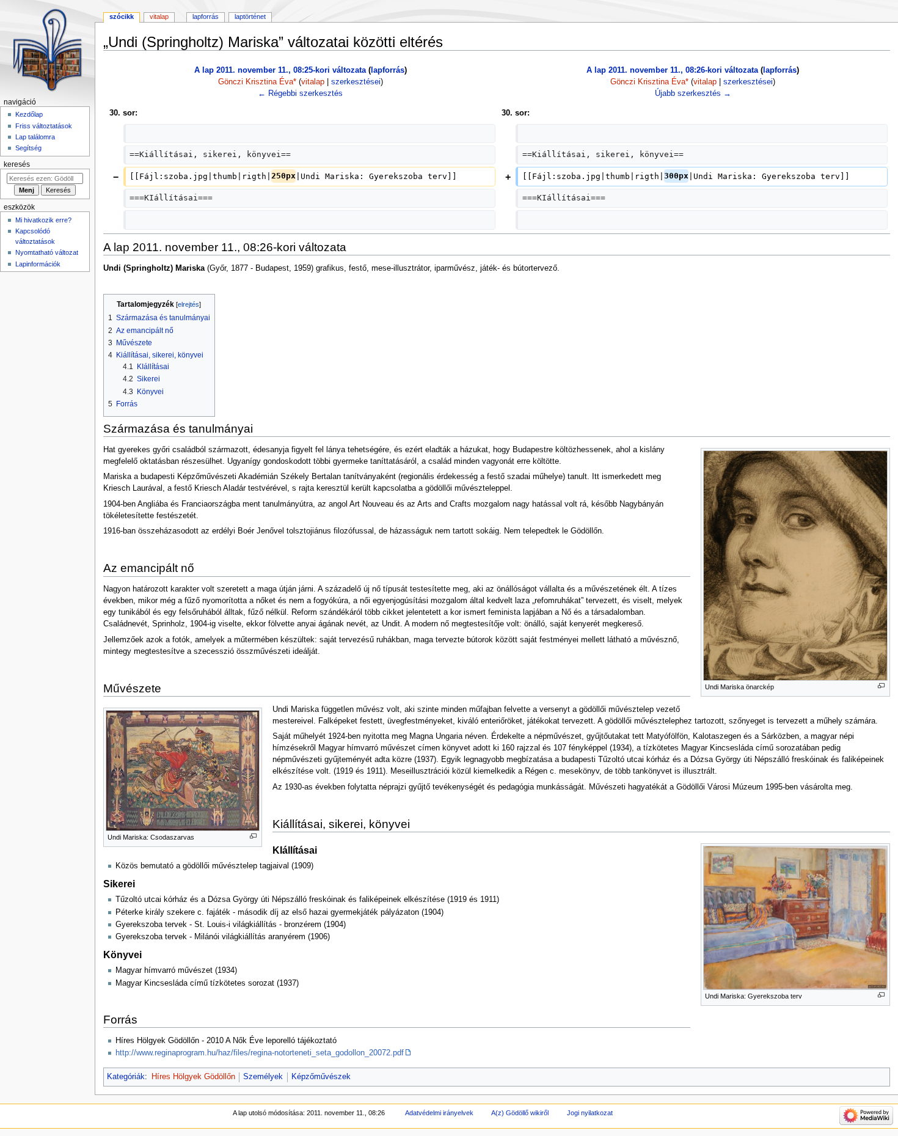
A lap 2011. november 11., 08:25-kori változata (280, 70)
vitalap (312, 82)
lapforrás (387, 70)
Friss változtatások (43, 126)
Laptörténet (250, 16)
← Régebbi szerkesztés (300, 93)
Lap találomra (35, 137)
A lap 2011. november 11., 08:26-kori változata (672, 70)
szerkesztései (356, 82)
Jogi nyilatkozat (590, 1112)
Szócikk (121, 16)
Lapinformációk (37, 264)
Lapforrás (205, 16)
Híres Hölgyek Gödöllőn (193, 1076)
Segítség (28, 148)
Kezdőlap (29, 114)
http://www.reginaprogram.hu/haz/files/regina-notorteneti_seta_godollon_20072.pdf (259, 1053)
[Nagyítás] (881, 686)
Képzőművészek (321, 1076)
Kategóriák (126, 1076)
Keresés (17, 164)
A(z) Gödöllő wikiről (520, 1112)
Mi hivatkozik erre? (43, 220)
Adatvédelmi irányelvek (439, 1112)
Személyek (263, 1076)
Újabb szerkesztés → (693, 93)
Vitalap (159, 16)
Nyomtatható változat (46, 252)
